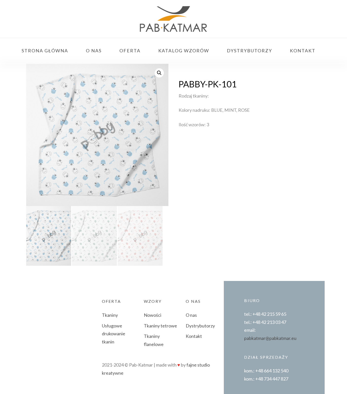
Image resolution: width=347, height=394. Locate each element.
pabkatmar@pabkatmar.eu (270, 338)
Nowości (152, 315)
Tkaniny (110, 315)
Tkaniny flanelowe (154, 340)
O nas (191, 315)
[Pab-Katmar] (173, 19)
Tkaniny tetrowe (160, 325)
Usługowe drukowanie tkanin (113, 333)
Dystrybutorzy (200, 325)
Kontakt (194, 336)
